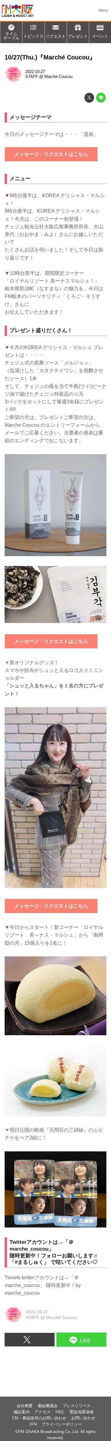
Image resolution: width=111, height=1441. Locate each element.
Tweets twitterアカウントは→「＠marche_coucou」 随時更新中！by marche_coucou (43, 1285)
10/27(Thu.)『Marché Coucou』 (50, 57)
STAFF (31, 77)
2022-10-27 (35, 72)
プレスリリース (77, 1406)
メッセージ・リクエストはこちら (51, 154)
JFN (33, 1424)
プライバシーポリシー (62, 1424)
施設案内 (22, 1412)
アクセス (43, 1412)
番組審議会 (48, 1406)
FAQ (60, 1412)
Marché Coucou (58, 77)
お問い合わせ (83, 1418)
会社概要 (25, 1406)
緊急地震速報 (82, 1412)
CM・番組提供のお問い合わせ (39, 1418)
